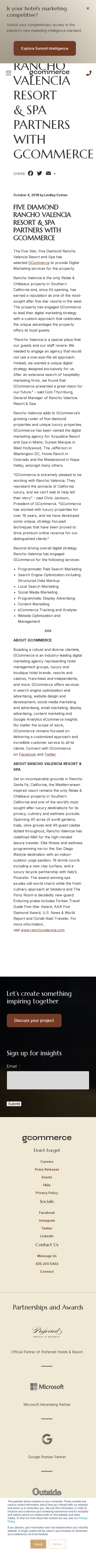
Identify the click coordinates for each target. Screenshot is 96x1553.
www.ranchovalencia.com (43, 930)
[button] (8, 73)
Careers (46, 1161)
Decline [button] (57, 1544)
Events (47, 1177)
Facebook (27, 754)
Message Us (47, 1256)
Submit (14, 1103)
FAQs (47, 1185)
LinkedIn (47, 1236)
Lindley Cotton (55, 195)
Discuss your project (34, 1020)
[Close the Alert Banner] (87, 8)
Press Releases (47, 1169)
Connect (47, 1271)
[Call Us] (89, 73)
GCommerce (39, 262)
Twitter (50, 754)
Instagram (47, 1220)
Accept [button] (38, 1544)
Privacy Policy (47, 1193)
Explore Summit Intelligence (44, 48)
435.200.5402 (46, 1264)
